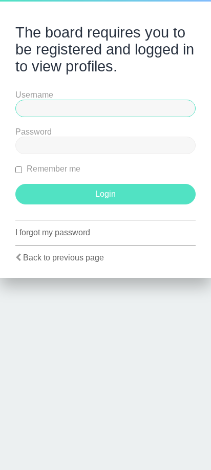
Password (33, 131)
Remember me (52, 168)
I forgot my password (52, 232)
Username (34, 94)
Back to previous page (63, 257)
